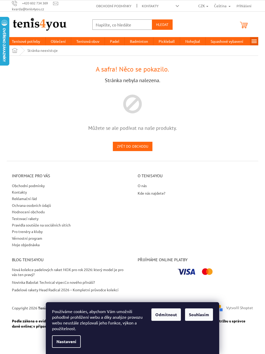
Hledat (162, 24)
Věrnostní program (27, 238)
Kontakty (150, 6)
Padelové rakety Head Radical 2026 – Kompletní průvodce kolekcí (65, 289)
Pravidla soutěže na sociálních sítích (41, 225)
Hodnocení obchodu (28, 211)
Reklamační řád (24, 198)
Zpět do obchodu (132, 146)
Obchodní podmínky (113, 6)
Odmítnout (166, 314)
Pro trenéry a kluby (27, 231)
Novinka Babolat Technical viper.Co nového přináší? (53, 282)
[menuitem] (26, 41)
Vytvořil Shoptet (239, 307)
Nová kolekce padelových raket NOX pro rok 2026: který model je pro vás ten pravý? (67, 272)
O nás (142, 185)
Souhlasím (199, 314)
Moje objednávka (26, 244)
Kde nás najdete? (151, 193)
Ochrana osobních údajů (31, 205)
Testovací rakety (25, 218)
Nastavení (66, 341)
